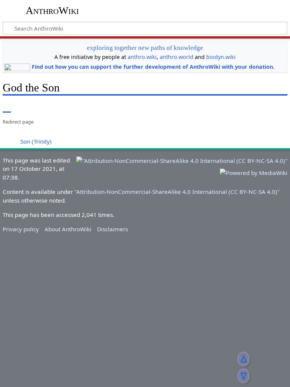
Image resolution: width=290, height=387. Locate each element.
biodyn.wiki (221, 56)
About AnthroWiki (68, 229)
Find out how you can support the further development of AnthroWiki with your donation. (153, 66)
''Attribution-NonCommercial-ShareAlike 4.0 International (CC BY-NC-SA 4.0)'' (176, 191)
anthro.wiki (142, 56)
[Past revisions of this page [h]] (263, 107)
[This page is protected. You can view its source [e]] (249, 107)
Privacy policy (21, 229)
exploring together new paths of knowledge (145, 47)
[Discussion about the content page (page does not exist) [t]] (24, 107)
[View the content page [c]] (7, 107)
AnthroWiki (52, 10)
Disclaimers (112, 229)
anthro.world (176, 56)
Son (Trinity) (36, 141)
